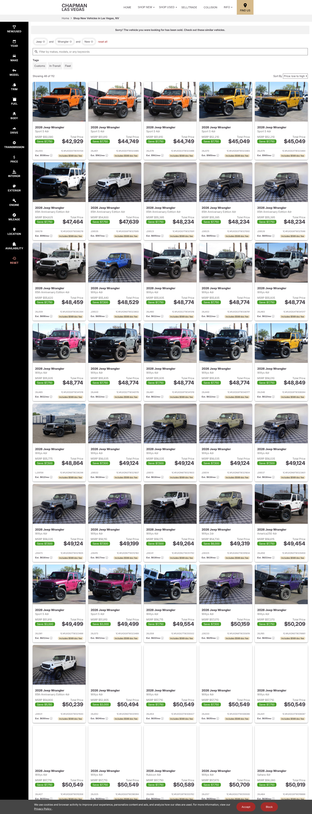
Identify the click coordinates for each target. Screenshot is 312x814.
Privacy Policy (43, 808)
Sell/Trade (189, 7)
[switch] (40, 65)
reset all (102, 41)
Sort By (277, 76)
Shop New (145, 7)
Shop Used (167, 7)
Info (227, 7)
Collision (210, 7)
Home (127, 7)
